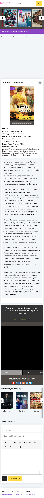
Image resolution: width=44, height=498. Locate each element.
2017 (7, 129)
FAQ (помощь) (30, 494)
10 (31, 123)
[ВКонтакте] (17, 383)
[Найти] (28, 3)
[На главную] (6, 3)
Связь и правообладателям (12, 494)
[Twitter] (30, 383)
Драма (10, 134)
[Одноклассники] (23, 383)
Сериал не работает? (22, 319)
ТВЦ (21, 144)
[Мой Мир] (27, 383)
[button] (5, 442)
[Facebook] (20, 383)
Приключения (19, 134)
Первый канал (13, 144)
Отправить (15, 478)
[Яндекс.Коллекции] (13, 383)
